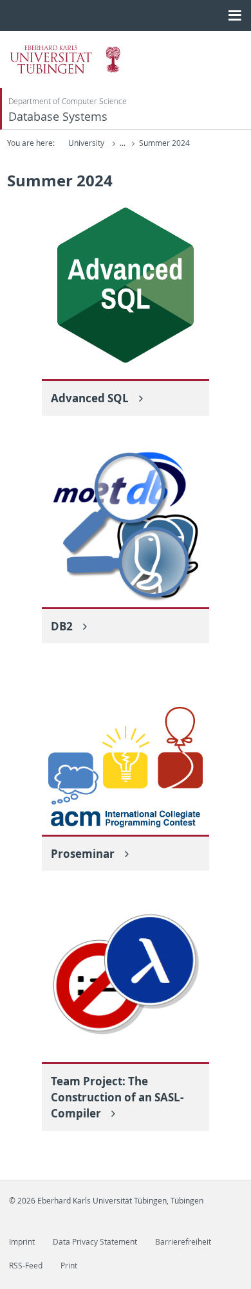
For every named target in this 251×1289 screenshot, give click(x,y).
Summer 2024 (164, 143)
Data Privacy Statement (95, 1241)
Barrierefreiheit (183, 1241)
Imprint (22, 1241)
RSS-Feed (25, 1265)
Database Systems (57, 116)
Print (68, 1265)
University (86, 143)
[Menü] (234, 15)
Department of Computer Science (67, 101)
